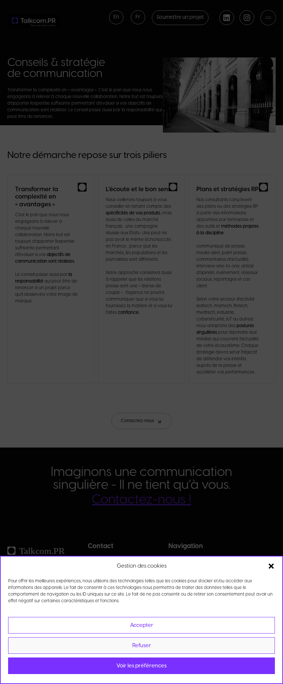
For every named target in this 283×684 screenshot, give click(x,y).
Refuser (141, 646)
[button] (271, 566)
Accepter (141, 625)
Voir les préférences (141, 666)
